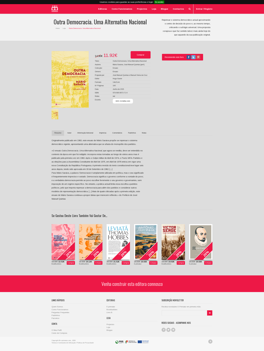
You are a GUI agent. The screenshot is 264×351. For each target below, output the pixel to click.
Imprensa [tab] (102, 133)
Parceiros (55, 318)
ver (114, 96)
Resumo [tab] (57, 133)
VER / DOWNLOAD (123, 101)
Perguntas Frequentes (60, 312)
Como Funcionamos (122, 9)
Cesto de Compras (59, 333)
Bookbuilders (112, 310)
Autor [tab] (69, 133)
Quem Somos (57, 307)
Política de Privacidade (85, 343)
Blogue (164, 9)
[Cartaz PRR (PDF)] (132, 341)
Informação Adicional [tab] (85, 133)
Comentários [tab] (117, 133)
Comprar (71, 263)
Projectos (142, 9)
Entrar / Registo (204, 9)
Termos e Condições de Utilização (64, 343)
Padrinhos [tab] (132, 133)
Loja (154, 9)
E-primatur (111, 307)
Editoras (102, 9)
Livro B (109, 312)
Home (58, 28)
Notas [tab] (144, 133)
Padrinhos (56, 315)
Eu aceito (159, 2)
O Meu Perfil (57, 330)
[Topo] (210, 341)
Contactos (178, 9)
